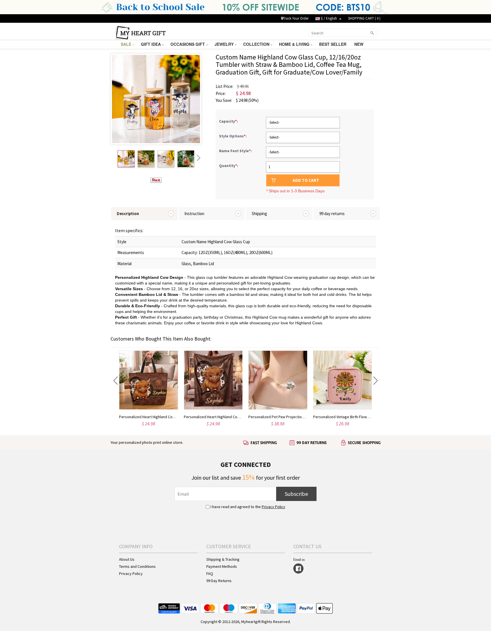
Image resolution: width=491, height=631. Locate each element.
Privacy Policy (273, 506)
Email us (299, 560)
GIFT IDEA (151, 44)
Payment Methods (221, 566)
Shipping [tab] (259, 213)
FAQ (209, 573)
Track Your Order (296, 18)
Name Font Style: (236, 151)
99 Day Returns (219, 580)
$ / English (329, 18)
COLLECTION (257, 44)
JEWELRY (225, 44)
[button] (115, 380)
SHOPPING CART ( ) (364, 18)
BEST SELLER (333, 44)
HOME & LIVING (295, 44)
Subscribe (296, 493)
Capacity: (229, 121)
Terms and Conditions (137, 566)
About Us (126, 559)
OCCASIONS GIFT (188, 44)
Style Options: (233, 136)
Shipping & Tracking (223, 559)
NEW (359, 44)
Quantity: (228, 165)
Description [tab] (128, 213)
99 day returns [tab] (332, 213)
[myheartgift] (140, 32)
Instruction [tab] (194, 213)
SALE (126, 44)
